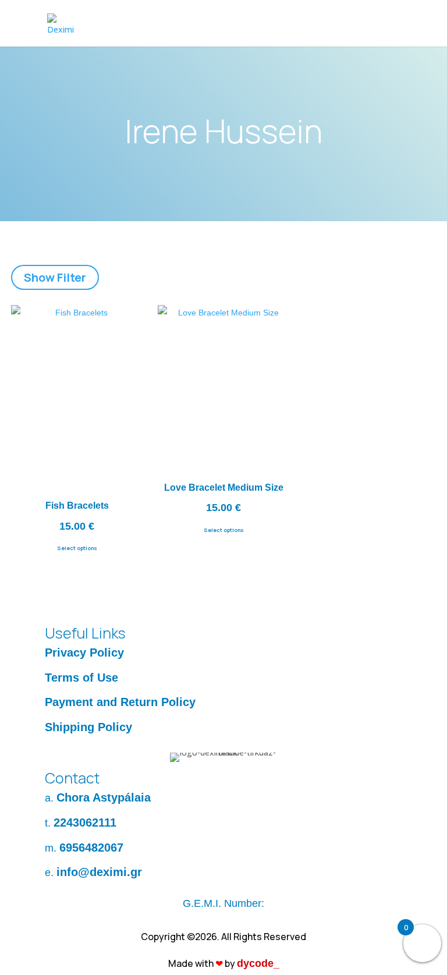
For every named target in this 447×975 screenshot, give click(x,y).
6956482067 (91, 847)
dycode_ (258, 963)
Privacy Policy (84, 652)
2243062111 (85, 822)
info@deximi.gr (99, 872)
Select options (77, 548)
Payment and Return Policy (120, 702)
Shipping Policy (88, 727)
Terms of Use (81, 677)
